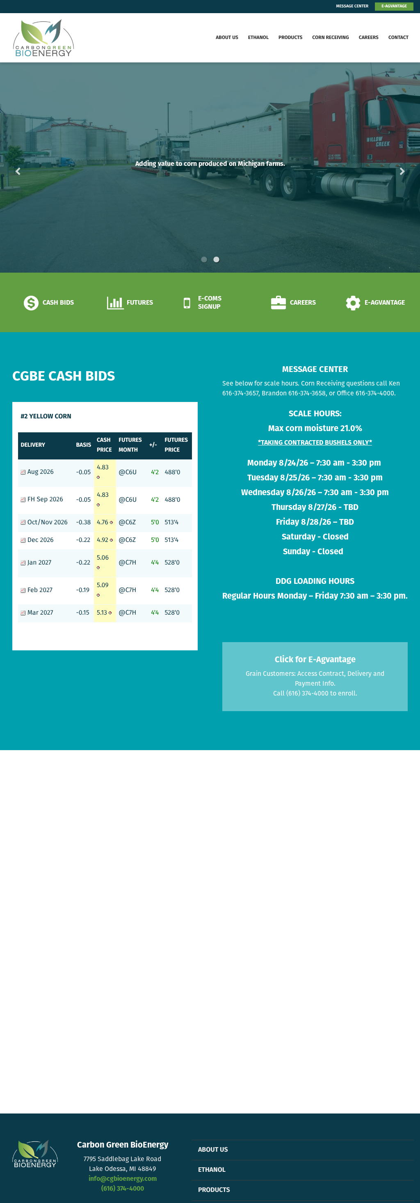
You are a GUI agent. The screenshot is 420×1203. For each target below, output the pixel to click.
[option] (210, 167)
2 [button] (216, 259)
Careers (369, 37)
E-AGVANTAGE (394, 6)
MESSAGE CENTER (352, 6)
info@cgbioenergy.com (123, 1179)
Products (290, 37)
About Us (227, 37)
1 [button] (204, 259)
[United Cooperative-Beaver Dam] (47, 37)
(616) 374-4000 (122, 1189)
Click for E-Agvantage (315, 660)
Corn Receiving (330, 37)
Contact (398, 37)
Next (389, 167)
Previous (31, 167)
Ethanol (258, 37)
